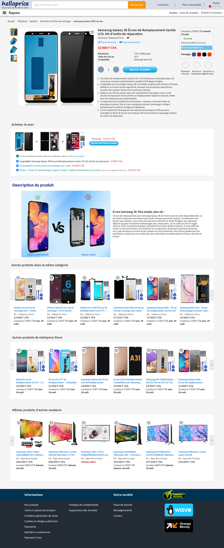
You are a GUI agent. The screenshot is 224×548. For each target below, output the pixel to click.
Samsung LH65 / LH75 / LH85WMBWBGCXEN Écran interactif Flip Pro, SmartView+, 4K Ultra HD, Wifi (94, 453)
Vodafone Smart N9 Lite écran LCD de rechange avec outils (129, 309)
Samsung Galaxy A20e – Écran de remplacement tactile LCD (162, 309)
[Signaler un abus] (128, 38)
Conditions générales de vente (41, 515)
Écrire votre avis (108, 42)
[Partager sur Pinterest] (199, 54)
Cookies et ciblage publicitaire (41, 521)
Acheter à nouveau (211, 12)
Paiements (30, 526)
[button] (207, 4)
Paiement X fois (33, 537)
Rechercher (137, 4)
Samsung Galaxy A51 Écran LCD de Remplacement (94, 381)
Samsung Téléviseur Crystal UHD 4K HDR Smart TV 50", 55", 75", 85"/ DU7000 (62, 453)
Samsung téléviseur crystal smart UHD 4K (192, 453)
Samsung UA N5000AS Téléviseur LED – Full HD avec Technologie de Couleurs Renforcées (128, 453)
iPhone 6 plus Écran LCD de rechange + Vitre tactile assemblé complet (60, 309)
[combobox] (78, 5)
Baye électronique (28, 458)
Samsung (201, 42)
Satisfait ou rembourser (37, 532)
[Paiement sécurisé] (185, 65)
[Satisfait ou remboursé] (208, 65)
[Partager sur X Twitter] (204, 54)
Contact (118, 515)
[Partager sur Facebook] (194, 54)
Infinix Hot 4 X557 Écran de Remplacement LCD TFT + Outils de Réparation (93, 309)
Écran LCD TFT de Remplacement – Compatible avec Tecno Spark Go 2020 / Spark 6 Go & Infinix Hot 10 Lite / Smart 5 (63, 381)
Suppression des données (83, 510)
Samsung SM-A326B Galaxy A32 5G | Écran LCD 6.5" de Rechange (159, 381)
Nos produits (31, 504)
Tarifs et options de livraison (39, 510)
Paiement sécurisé (185, 72)
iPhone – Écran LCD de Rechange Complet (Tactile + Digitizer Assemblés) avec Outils (60, 170)
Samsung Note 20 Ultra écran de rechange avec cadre (45, 165)
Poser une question (131, 42)
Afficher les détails (76, 156)
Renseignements (123, 510)
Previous (12, 364)
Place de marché (123, 504)
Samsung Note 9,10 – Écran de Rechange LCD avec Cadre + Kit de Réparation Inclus (194, 309)
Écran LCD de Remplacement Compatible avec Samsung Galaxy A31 (128, 381)
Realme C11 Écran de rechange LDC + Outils (25, 309)
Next (211, 365)
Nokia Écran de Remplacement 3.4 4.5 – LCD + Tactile (30, 381)
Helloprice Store (116, 38)
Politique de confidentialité (83, 504)
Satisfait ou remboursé (208, 72)
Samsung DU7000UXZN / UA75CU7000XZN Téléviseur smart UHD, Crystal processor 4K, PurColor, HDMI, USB (160, 453)
